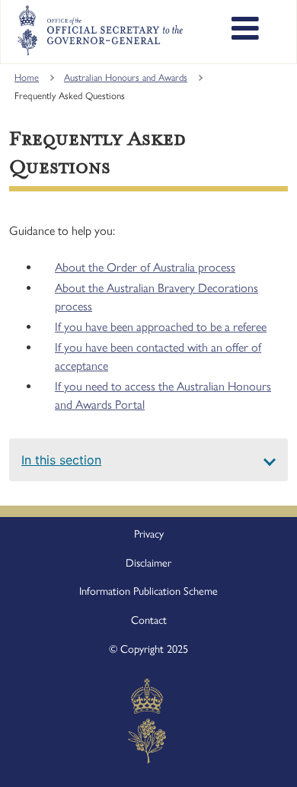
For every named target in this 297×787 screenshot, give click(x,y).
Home (26, 77)
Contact (149, 620)
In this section (61, 459)
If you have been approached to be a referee (161, 327)
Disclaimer (148, 563)
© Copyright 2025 (148, 649)
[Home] (100, 30)
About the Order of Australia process (145, 267)
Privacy (149, 534)
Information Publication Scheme (148, 591)
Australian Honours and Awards (125, 77)
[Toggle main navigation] (245, 30)
